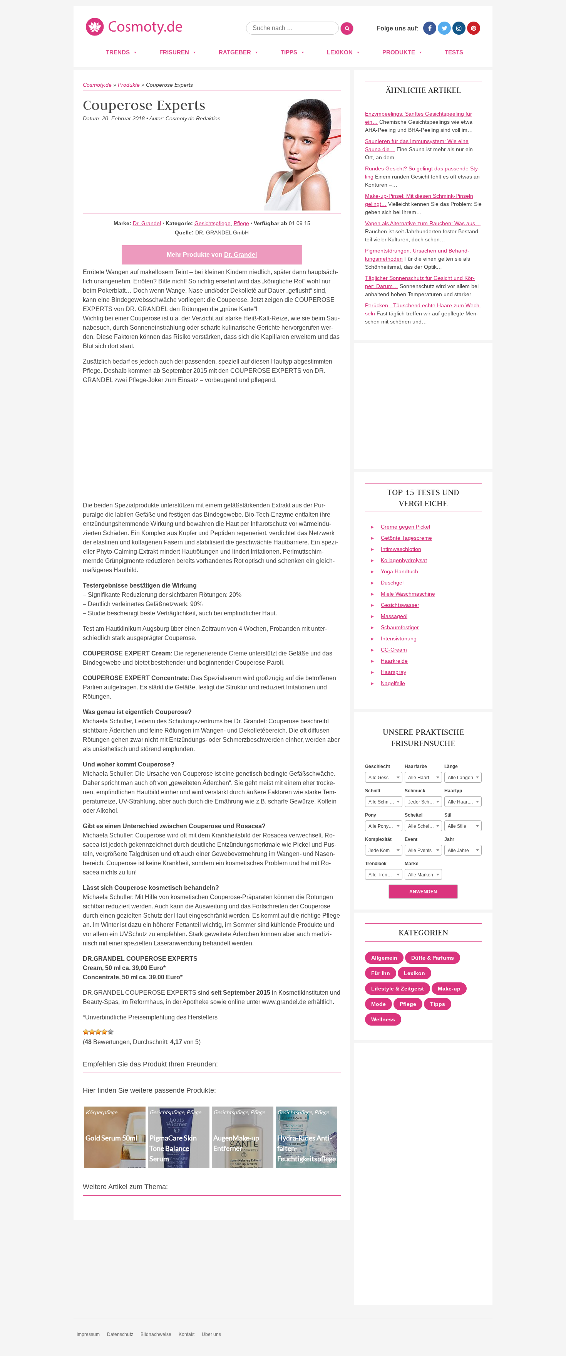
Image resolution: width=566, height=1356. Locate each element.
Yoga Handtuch (399, 571)
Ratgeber (235, 52)
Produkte (398, 52)
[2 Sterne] (92, 1032)
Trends (118, 52)
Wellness (383, 1019)
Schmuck (415, 790)
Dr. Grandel (147, 223)
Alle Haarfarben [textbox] (424, 777)
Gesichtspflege (212, 223)
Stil (447, 815)
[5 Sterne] (110, 1032)
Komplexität (378, 839)
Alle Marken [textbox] (420, 875)
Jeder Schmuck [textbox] (424, 802)
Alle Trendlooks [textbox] (384, 875)
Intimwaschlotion (401, 549)
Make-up (449, 988)
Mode (378, 1004)
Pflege (241, 223)
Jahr (449, 839)
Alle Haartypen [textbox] (463, 802)
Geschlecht (377, 766)
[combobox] (383, 777)
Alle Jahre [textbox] (458, 850)
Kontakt (186, 1334)
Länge (451, 766)
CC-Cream (394, 650)
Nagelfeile (393, 683)
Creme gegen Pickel (405, 527)
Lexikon (340, 52)
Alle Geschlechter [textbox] (385, 777)
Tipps (289, 52)
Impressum (88, 1334)
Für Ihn (380, 973)
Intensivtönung (399, 638)
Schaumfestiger (400, 627)
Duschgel (392, 582)
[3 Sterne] (98, 1032)
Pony (370, 815)
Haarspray (393, 672)
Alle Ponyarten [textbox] (383, 826)
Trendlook (376, 863)
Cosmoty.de (97, 85)
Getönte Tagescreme (406, 538)
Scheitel (413, 815)
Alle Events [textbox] (420, 850)
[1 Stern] (86, 1032)
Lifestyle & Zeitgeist (397, 988)
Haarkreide (394, 661)
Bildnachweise (156, 1334)
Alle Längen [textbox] (460, 777)
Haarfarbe (416, 766)
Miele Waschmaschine (408, 594)
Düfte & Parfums (432, 958)
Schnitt (372, 790)
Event (411, 839)
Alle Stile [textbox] (457, 826)
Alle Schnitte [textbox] (381, 802)
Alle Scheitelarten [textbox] (425, 826)
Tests (454, 52)
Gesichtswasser (400, 605)
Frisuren (174, 52)
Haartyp (453, 790)
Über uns (211, 1334)
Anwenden (423, 891)
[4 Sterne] (104, 1032)
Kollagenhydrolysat (404, 560)
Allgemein (384, 958)
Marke (412, 863)
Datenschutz (120, 1334)
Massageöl (394, 616)
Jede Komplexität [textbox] (385, 850)
